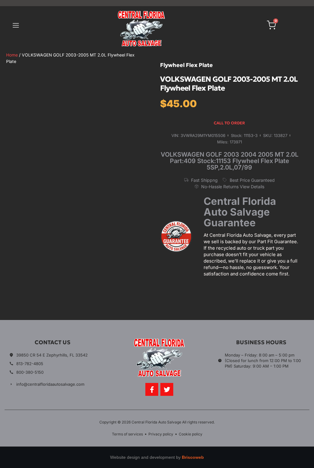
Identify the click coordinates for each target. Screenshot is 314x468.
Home (12, 55)
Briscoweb (193, 457)
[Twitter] (166, 389)
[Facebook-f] (151, 389)
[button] (15, 26)
